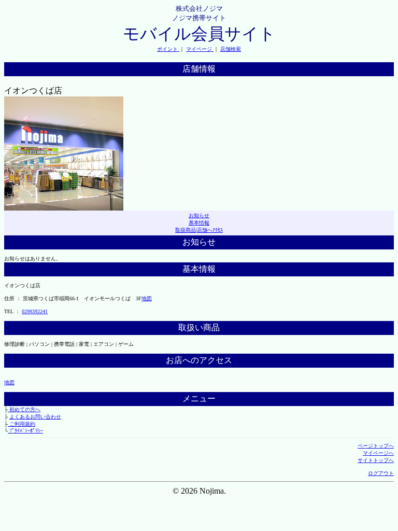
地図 (146, 298)
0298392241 (35, 311)
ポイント (168, 49)
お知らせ (199, 215)
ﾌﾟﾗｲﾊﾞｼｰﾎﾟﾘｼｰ (25, 431)
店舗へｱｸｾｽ (210, 230)
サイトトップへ (376, 460)
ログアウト (381, 473)
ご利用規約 (21, 424)
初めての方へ (24, 409)
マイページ (200, 49)
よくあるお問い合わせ (35, 417)
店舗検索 (230, 49)
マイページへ (378, 453)
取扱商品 (185, 230)
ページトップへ (376, 446)
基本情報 (199, 223)
